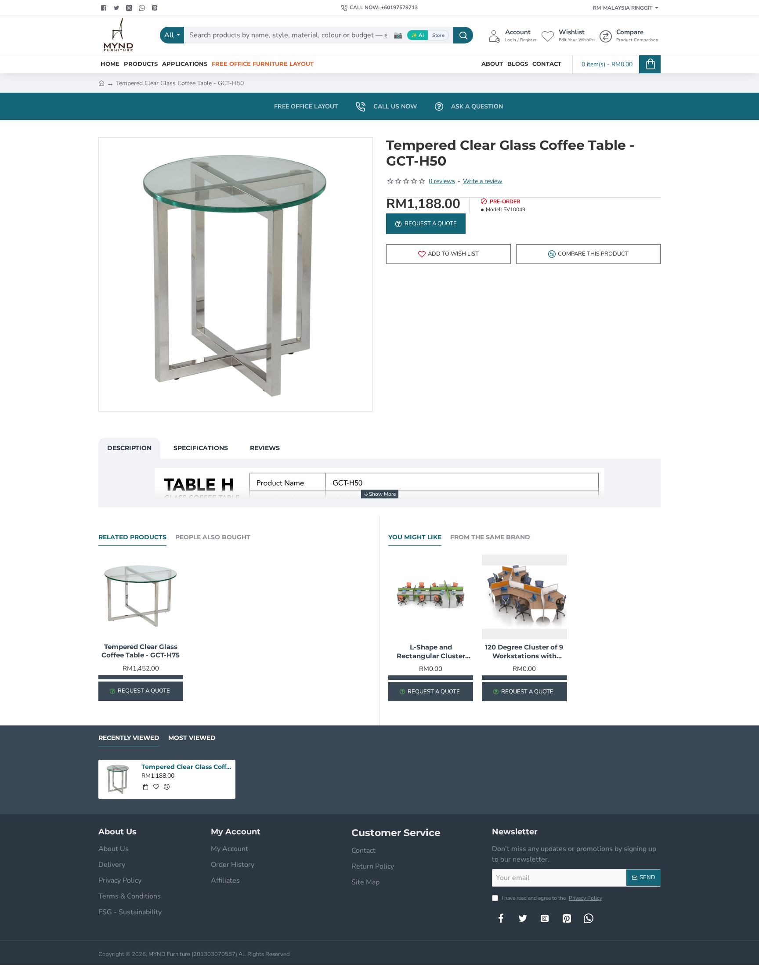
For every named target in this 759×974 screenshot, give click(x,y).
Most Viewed (192, 738)
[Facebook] (104, 8)
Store (438, 35)
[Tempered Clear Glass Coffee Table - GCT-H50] (117, 779)
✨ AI (417, 35)
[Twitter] (117, 8)
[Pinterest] (155, 8)
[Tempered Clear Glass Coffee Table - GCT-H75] (140, 597)
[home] (101, 82)
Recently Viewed (128, 738)
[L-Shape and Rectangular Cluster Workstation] (430, 597)
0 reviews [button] (442, 181)
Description (129, 448)
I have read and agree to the (551, 898)
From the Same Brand (490, 537)
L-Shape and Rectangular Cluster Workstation (431, 651)
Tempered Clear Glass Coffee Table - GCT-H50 (187, 767)
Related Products (132, 537)
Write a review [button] (482, 181)
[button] (448, 254)
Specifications (200, 448)
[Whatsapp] (143, 8)
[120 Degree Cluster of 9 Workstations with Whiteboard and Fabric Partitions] (524, 597)
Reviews (265, 448)
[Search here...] (463, 35)
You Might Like (414, 537)
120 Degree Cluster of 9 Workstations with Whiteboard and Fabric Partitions (524, 651)
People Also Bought (212, 537)
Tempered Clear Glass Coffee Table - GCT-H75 (140, 651)
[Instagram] (544, 918)
